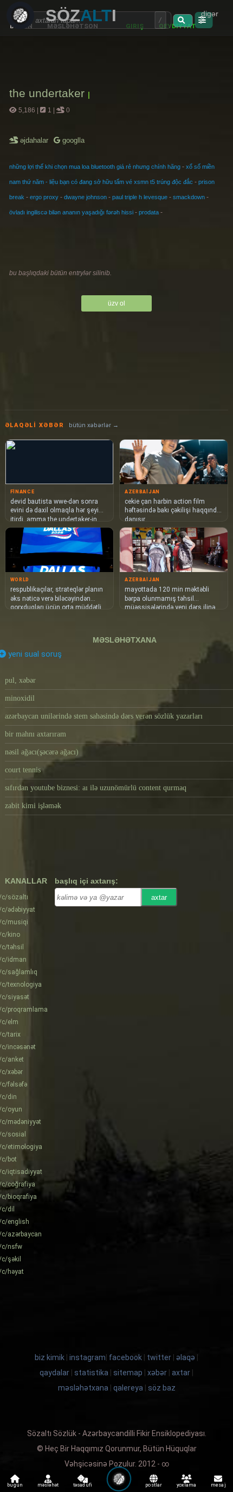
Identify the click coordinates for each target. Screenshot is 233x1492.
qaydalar (54, 1372)
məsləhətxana (125, 640)
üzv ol (116, 303)
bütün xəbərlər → (94, 425)
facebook (125, 1357)
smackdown (189, 197)
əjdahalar (35, 140)
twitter (159, 1357)
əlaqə (185, 1357)
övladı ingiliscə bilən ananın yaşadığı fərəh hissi (71, 212)
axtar (159, 897)
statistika (91, 1372)
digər (209, 13)
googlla (72, 140)
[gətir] (182, 20)
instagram (87, 1357)
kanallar (26, 881)
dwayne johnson (85, 197)
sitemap (128, 1372)
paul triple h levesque (139, 197)
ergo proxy (44, 197)
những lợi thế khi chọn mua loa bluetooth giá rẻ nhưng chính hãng (94, 166)
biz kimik (50, 1357)
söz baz (162, 1387)
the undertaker (48, 93)
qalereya (128, 1387)
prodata (149, 212)
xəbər (157, 1372)
